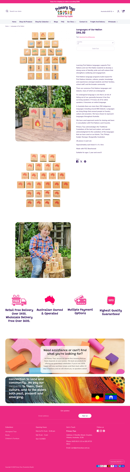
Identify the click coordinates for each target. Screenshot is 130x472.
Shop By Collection (42, 22)
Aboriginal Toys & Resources (87, 37)
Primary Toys (18, 467)
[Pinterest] (104, 431)
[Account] (118, 11)
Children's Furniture (12, 438)
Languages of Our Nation (17, 26)
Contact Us (83, 22)
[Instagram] (101, 431)
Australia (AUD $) (106, 11)
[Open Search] (7, 11)
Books (7, 435)
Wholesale (112, 22)
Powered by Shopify (28, 467)
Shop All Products (25, 22)
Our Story (71, 22)
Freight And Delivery (97, 22)
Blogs (56, 22)
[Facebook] (98, 431)
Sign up (85, 416)
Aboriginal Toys (11, 431)
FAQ (62, 22)
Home (14, 22)
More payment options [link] (95, 59)
